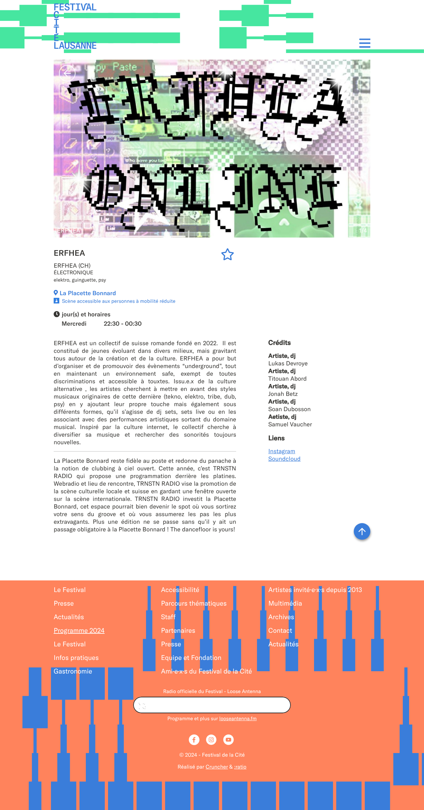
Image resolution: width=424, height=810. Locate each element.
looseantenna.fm (238, 718)
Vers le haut (362, 531)
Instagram (281, 451)
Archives (281, 617)
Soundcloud (284, 458)
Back (67, 73)
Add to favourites (228, 255)
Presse (64, 603)
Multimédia (285, 603)
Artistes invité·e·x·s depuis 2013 (315, 590)
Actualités (69, 617)
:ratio (240, 767)
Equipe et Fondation (191, 658)
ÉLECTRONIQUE (73, 272)
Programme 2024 (79, 630)
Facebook (195, 740)
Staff (168, 617)
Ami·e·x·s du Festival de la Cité (206, 671)
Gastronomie (73, 671)
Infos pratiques (76, 658)
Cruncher (217, 767)
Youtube (229, 740)
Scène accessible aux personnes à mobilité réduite (119, 301)
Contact (280, 630)
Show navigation (362, 42)
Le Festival (70, 590)
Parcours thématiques (194, 603)
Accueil (75, 26)
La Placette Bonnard (88, 293)
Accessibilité (180, 590)
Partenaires (178, 630)
